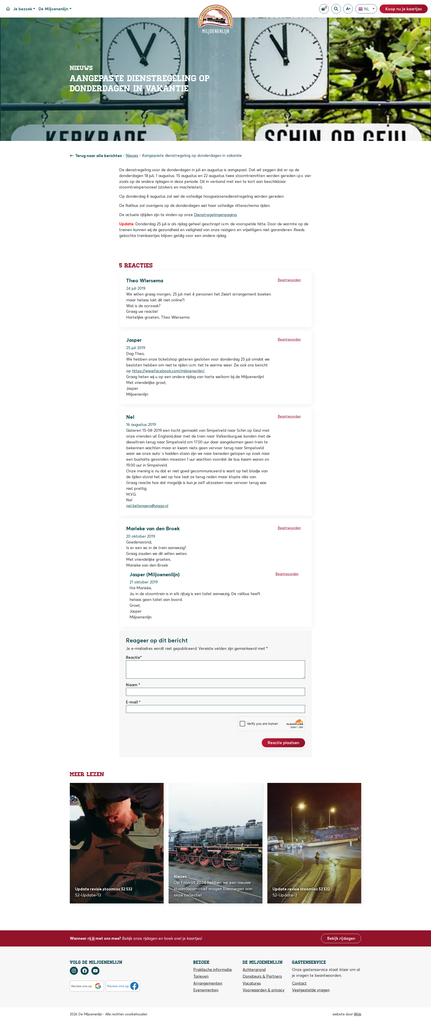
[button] (366, 8)
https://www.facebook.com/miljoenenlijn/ (168, 370)
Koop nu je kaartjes (403, 9)
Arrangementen (207, 983)
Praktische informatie (212, 969)
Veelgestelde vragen (311, 989)
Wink (357, 1014)
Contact (299, 983)
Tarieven (201, 976)
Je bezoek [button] (22, 9)
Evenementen (205, 989)
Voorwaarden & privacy (263, 989)
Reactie (133, 657)
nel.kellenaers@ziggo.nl (147, 505)
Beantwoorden (289, 280)
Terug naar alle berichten (98, 155)
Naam (131, 684)
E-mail (132, 702)
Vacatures (252, 983)
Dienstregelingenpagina (215, 214)
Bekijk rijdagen (341, 938)
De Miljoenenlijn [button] (53, 9)
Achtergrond (254, 969)
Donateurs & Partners (262, 976)
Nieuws (132, 155)
